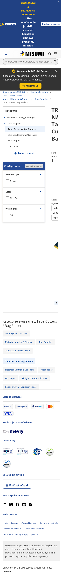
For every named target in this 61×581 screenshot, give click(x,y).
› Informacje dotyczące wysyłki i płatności (21, 534)
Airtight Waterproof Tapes (34, 378)
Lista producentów (39, 92)
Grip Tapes (13, 146)
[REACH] (7, 464)
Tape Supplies (41, 98)
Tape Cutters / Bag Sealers (21, 129)
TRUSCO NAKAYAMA (12, 95)
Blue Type (14, 198)
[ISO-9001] (8, 452)
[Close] (55, 70)
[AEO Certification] (37, 452)
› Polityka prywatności (49, 523)
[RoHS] (50, 452)
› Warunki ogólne (28, 523)
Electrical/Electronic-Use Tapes (22, 134)
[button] (30, 86)
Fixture (13, 181)
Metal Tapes (14, 140)
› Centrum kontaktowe (34, 528)
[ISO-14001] (22, 452)
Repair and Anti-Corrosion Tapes (20, 386)
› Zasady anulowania (12, 528)
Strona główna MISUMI (14, 92)
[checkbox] (24, 181)
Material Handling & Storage (16, 98)
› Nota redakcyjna (11, 523)
